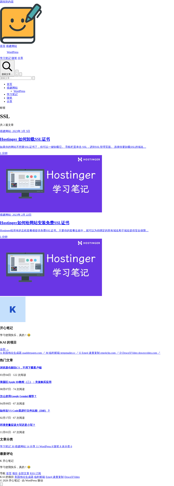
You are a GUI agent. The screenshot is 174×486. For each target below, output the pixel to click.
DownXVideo (72, 476)
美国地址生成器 (23, 476)
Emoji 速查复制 (55, 476)
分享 (20, 58)
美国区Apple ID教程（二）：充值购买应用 (25, 382)
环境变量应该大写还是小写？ (17, 424)
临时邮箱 (39, 476)
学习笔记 (5, 58)
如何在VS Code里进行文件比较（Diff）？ (25, 410)
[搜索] (33, 78)
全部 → (4, 349)
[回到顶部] (1, 484)
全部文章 (23, 473)
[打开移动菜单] (20, 74)
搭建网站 (11, 46)
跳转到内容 (7, 1)
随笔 (14, 58)
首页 (2, 46)
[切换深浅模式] (17, 73)
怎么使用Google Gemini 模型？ (18, 396)
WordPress (12, 52)
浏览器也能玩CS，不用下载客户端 (21, 367)
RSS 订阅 (35, 473)
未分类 (67, 446)
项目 (15, 473)
